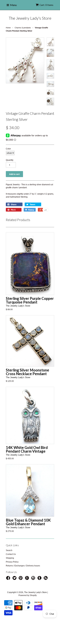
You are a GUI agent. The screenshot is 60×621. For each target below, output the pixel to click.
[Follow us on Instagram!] (33, 579)
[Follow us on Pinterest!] (21, 579)
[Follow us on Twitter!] (15, 579)
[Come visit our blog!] (40, 579)
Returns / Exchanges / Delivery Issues (23, 566)
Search (9, 550)
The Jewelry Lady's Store (30, 18)
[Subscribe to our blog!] (46, 579)
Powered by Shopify (27, 595)
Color (8, 149)
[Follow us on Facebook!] (8, 579)
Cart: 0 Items (46, 4)
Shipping (10, 558)
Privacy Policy (12, 562)
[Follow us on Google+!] (27, 579)
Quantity (9, 160)
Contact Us (11, 554)
